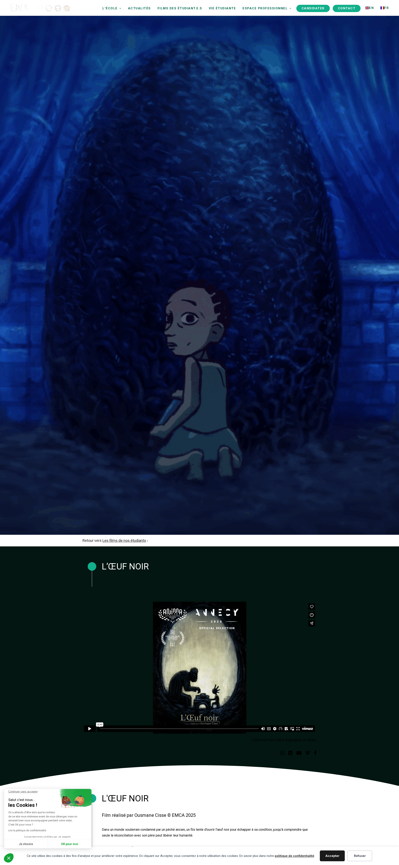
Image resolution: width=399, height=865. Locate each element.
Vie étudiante (222, 8)
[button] (282, 754)
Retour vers (114, 540)
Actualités (139, 8)
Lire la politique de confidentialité (27, 830)
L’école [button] (110, 8)
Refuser (360, 856)
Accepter (332, 856)
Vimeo (311, 740)
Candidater (313, 8)
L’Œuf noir (259, 740)
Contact (347, 8)
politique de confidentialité (294, 856)
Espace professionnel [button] (265, 8)
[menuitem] (112, 8)
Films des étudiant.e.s (180, 8)
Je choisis (26, 844)
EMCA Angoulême (288, 740)
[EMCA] (30, 8)
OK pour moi (69, 844)
